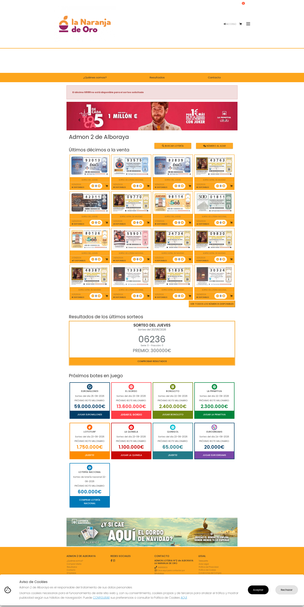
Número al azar (216, 145)
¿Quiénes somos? (75, 560)
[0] (242, 24)
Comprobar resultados (152, 361)
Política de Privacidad (208, 567)
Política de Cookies (207, 570)
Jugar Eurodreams (214, 455)
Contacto (71, 570)
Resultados (72, 567)
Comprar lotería (74, 564)
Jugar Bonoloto (173, 414)
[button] (79, 120)
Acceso (231, 24)
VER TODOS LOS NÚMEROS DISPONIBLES (212, 303)
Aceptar (258, 590)
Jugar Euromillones (89, 414)
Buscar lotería (174, 145)
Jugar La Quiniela (131, 455)
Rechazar (287, 590)
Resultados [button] (157, 77)
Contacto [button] (214, 77)
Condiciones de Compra (210, 573)
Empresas (71, 573)
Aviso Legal (204, 564)
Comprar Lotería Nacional (89, 501)
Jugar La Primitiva (214, 414)
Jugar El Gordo (131, 414)
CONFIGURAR (101, 598)
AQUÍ (184, 598)
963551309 (163, 567)
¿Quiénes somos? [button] (95, 77)
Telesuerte (203, 560)
